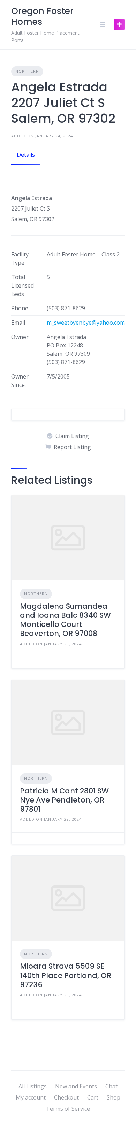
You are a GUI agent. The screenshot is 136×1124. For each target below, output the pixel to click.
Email (18, 322)
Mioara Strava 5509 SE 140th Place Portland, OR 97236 (65, 975)
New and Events (76, 1086)
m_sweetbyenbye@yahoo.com (86, 322)
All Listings (32, 1086)
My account (31, 1097)
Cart (92, 1097)
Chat (111, 1086)
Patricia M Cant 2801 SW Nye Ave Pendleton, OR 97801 (64, 800)
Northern (27, 71)
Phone (19, 308)
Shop (113, 1097)
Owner (20, 337)
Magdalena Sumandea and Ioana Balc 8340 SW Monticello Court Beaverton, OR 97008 (65, 620)
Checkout (66, 1097)
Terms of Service (68, 1108)
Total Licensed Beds (22, 285)
